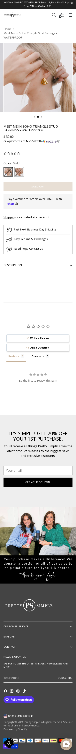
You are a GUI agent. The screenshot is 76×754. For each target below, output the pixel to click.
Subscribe (65, 678)
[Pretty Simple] (12, 14)
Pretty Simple (32, 722)
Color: (11, 163)
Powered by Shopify (15, 729)
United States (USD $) (20, 716)
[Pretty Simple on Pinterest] (18, 691)
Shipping (10, 217)
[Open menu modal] (70, 15)
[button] (38, 141)
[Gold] (8, 172)
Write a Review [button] (39, 338)
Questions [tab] (38, 356)
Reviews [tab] (13, 356)
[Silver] (19, 172)
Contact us (36, 248)
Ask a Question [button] (39, 347)
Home (7, 29)
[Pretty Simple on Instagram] (12, 691)
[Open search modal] (54, 15)
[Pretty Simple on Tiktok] (24, 691)
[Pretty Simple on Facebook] (6, 691)
